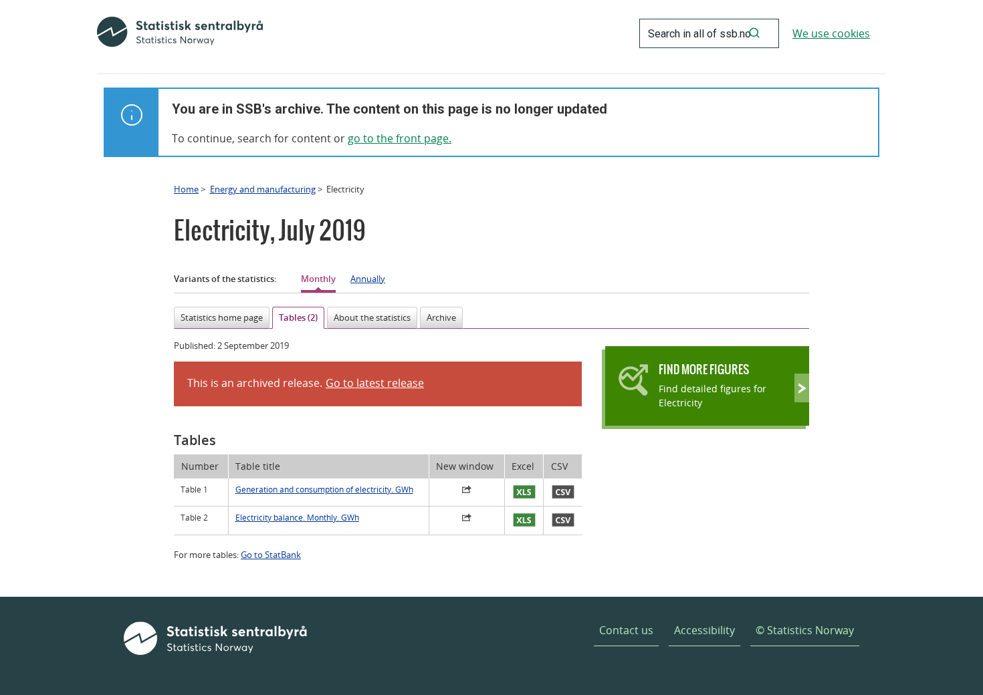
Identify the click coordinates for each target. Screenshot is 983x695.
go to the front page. (399, 138)
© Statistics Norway (805, 630)
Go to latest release (375, 383)
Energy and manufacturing (263, 189)
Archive (441, 317)
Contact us (626, 630)
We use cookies (831, 33)
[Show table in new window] (467, 491)
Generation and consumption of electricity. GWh (324, 489)
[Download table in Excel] (524, 492)
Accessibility (704, 630)
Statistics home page (222, 317)
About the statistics (372, 317)
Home (186, 189)
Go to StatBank (271, 555)
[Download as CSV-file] (562, 492)
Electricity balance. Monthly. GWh (297, 517)
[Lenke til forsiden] (180, 33)
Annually (367, 279)
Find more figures (704, 369)
